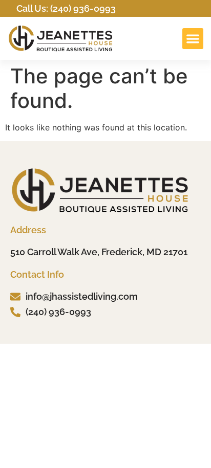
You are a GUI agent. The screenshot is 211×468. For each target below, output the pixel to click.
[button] (192, 38)
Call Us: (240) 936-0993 (66, 8)
